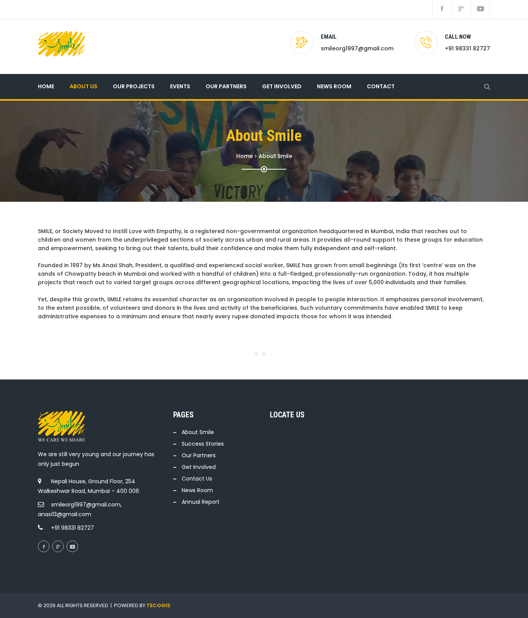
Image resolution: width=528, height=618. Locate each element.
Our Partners (199, 455)
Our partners (226, 86)
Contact (381, 86)
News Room (334, 86)
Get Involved (281, 86)
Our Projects (134, 86)
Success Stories (203, 444)
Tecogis (158, 605)
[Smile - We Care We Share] (61, 46)
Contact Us (197, 478)
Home (46, 86)
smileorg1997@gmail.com (357, 48)
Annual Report (201, 502)
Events (180, 86)
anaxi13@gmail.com (64, 514)
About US (83, 86)
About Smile (198, 432)
